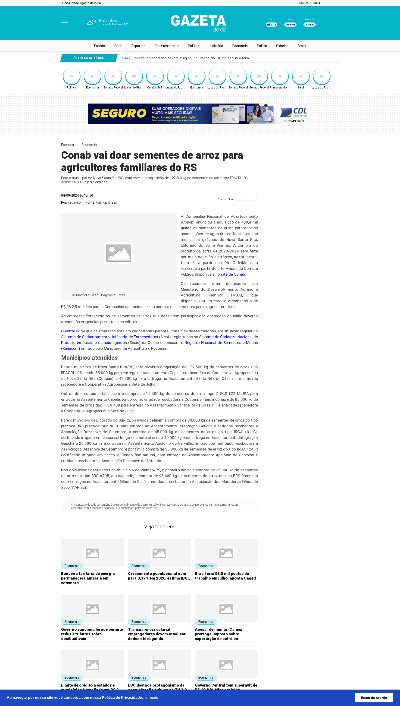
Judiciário (216, 46)
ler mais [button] (151, 698)
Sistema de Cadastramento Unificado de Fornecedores (109, 336)
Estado (99, 46)
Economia (240, 46)
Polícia (262, 46)
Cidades (282, 46)
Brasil (302, 46)
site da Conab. (233, 274)
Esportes (138, 46)
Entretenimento (167, 46)
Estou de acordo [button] (374, 698)
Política (193, 46)
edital (70, 331)
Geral (118, 46)
